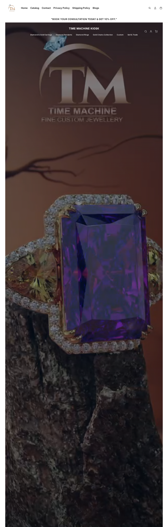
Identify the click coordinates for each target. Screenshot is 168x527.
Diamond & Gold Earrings (41, 35)
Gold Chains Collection (103, 35)
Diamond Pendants (64, 35)
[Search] (150, 8)
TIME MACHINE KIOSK (84, 28)
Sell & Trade (133, 35)
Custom (120, 35)
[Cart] (161, 8)
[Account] (151, 31)
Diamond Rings (82, 35)
